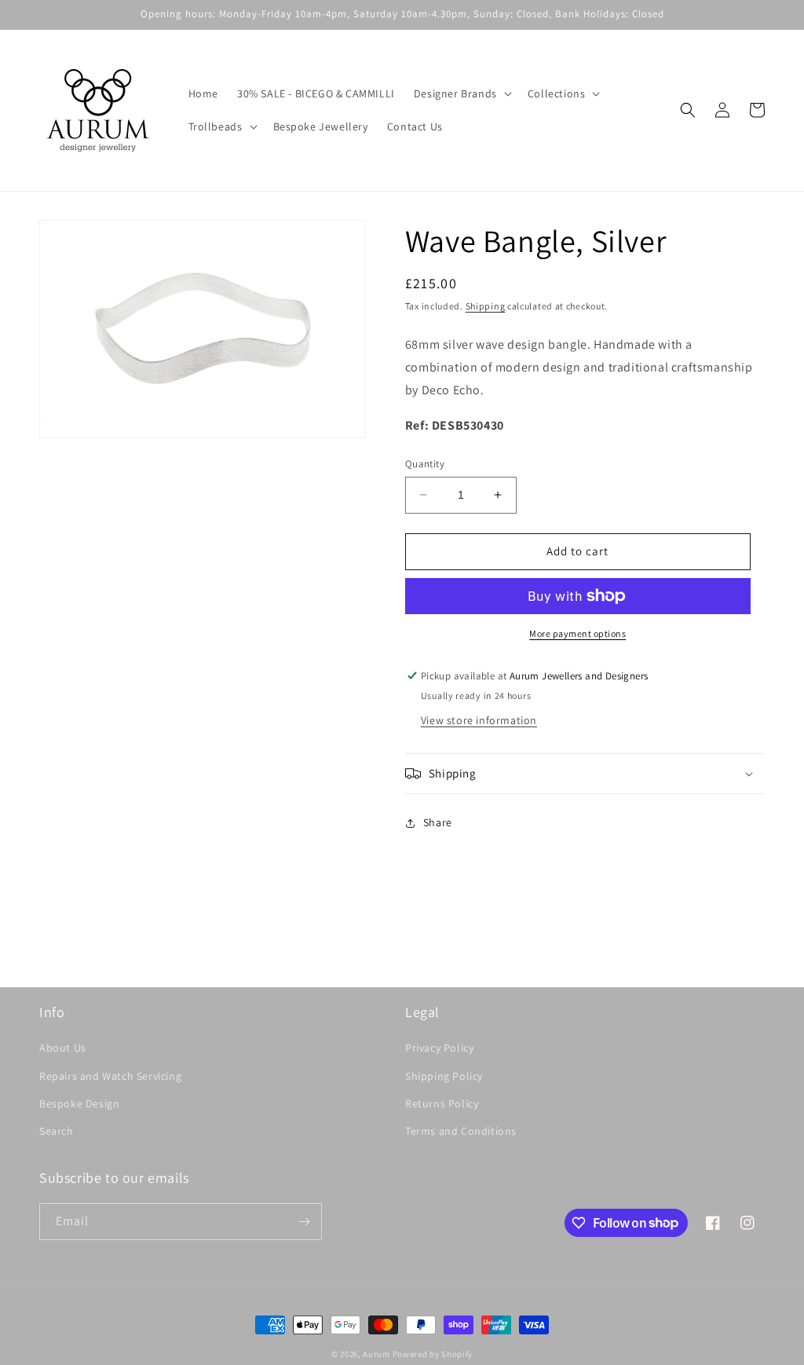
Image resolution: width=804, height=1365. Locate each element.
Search (56, 1131)
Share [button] (437, 822)
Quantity (424, 463)
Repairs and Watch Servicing (110, 1076)
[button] (461, 93)
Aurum (376, 1354)
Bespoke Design (79, 1103)
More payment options (577, 633)
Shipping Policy (444, 1076)
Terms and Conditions (461, 1131)
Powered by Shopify (433, 1354)
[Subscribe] (304, 1221)
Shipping (486, 306)
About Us (62, 1048)
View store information (479, 720)
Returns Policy (441, 1103)
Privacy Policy (439, 1048)
